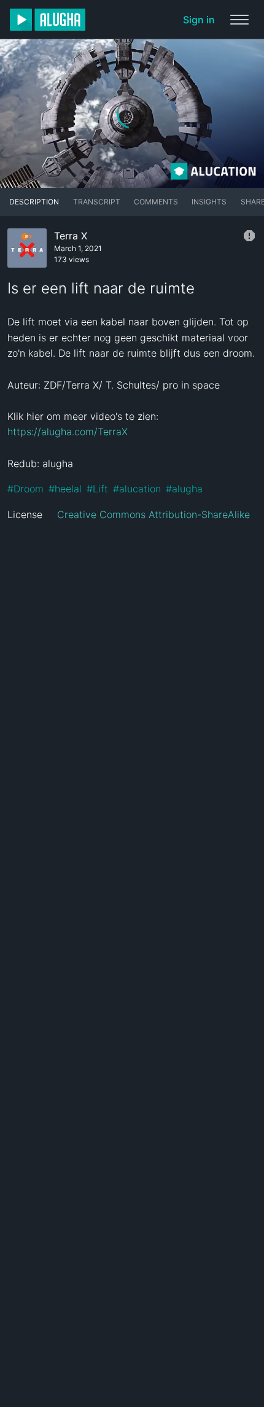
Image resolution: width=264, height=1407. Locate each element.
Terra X (70, 236)
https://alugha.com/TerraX (67, 431)
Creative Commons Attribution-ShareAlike (153, 514)
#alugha (184, 489)
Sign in (199, 20)
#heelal (65, 489)
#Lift (97, 489)
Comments (156, 201)
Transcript (96, 201)
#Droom (25, 489)
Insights (209, 201)
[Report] (249, 235)
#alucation (137, 489)
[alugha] (47, 20)
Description (34, 201)
